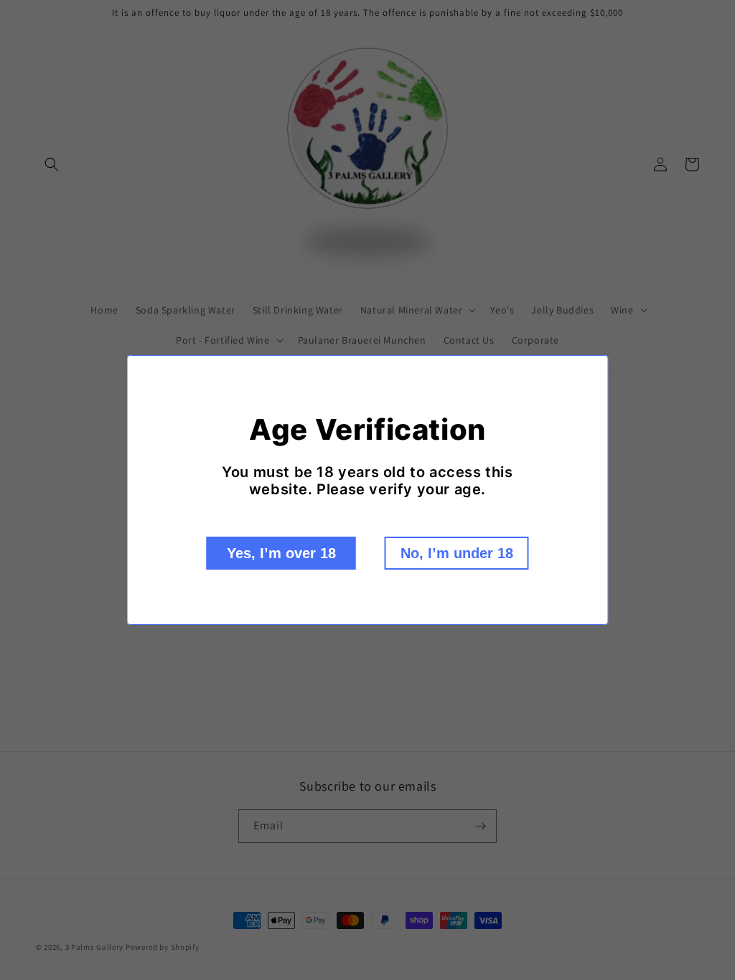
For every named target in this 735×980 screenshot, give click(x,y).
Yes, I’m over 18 (281, 553)
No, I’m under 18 (457, 553)
